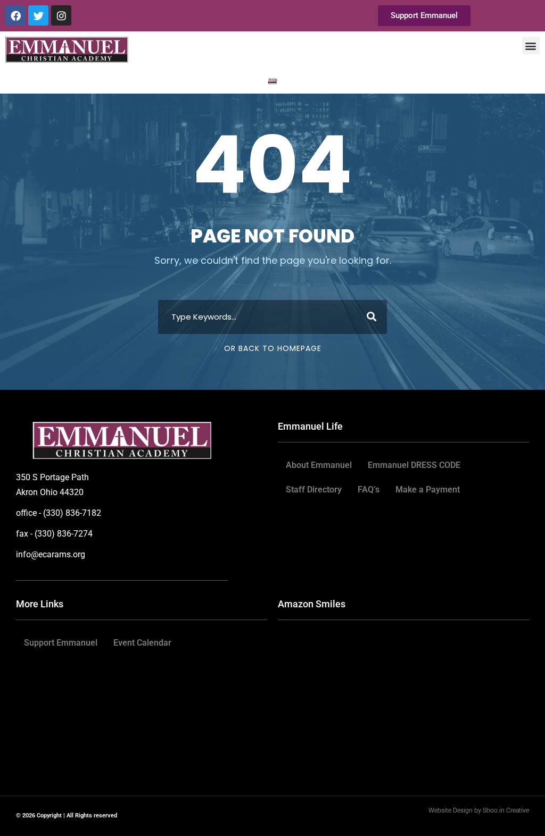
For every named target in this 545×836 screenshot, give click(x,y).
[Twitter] (38, 15)
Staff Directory (314, 489)
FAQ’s (368, 489)
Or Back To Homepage (272, 348)
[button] (531, 45)
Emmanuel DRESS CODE (414, 465)
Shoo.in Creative (506, 810)
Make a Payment (427, 489)
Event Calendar (142, 643)
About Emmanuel (319, 465)
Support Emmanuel (60, 643)
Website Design (451, 810)
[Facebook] (15, 15)
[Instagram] (61, 15)
